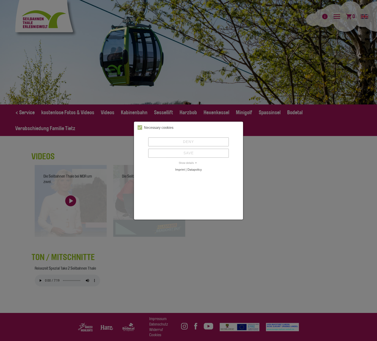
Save (188, 153)
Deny (188, 142)
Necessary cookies (158, 127)
